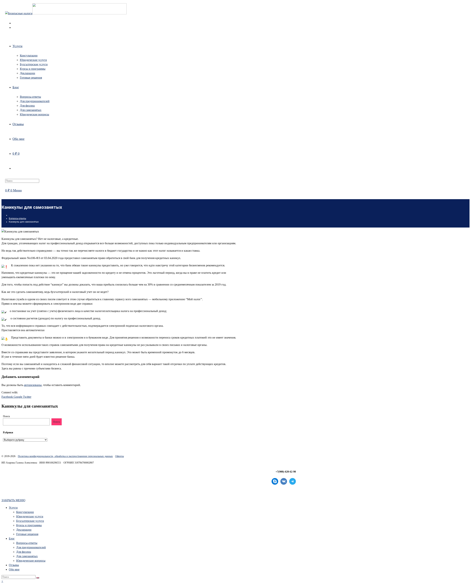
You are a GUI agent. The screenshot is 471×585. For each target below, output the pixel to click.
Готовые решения (27, 534)
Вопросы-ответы (26, 543)
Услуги (13, 507)
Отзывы (14, 565)
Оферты (119, 456)
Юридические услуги (29, 516)
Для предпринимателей (31, 547)
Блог (12, 538)
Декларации (23, 529)
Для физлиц (23, 551)
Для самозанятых (27, 556)
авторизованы (33, 385)
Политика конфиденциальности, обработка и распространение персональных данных (65, 456)
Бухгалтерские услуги (30, 520)
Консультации (25, 512)
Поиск (6, 416)
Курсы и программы (29, 525)
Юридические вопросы (30, 560)
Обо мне (14, 569)
